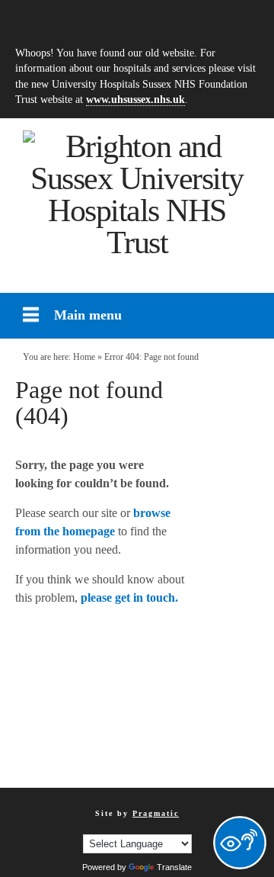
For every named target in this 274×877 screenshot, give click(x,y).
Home (84, 357)
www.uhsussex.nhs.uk (135, 99)
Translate (174, 867)
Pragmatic (155, 813)
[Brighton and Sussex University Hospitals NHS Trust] (137, 194)
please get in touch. (129, 597)
